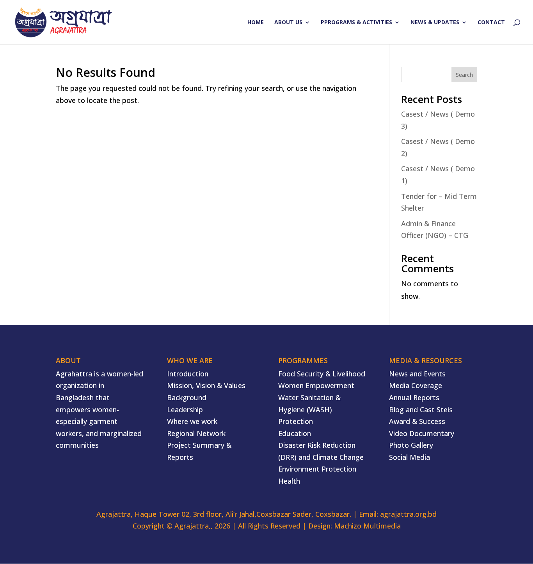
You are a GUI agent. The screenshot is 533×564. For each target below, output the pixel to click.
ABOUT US (288, 23)
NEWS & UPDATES (434, 23)
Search (464, 74)
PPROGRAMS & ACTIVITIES (356, 23)
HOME (255, 23)
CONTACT (491, 23)
